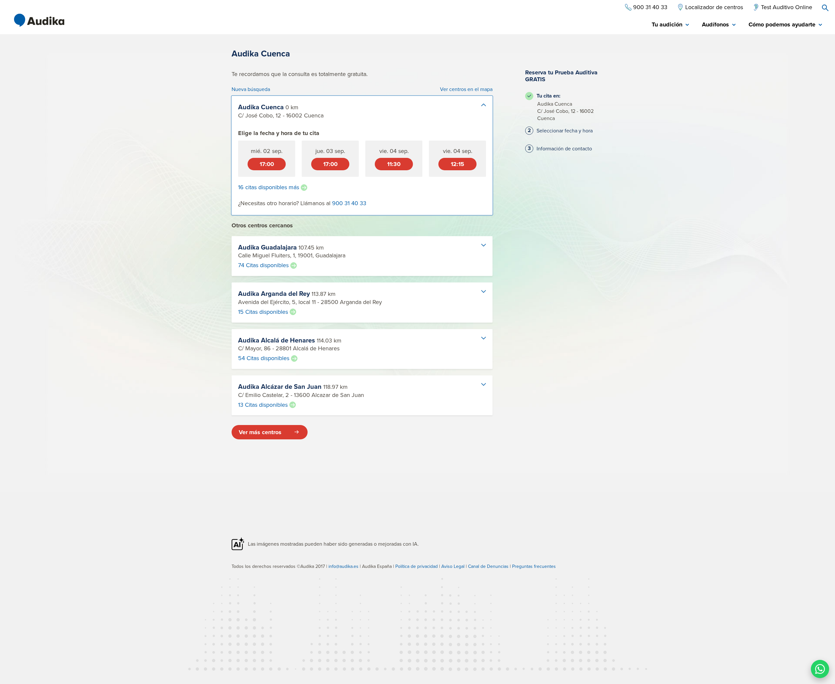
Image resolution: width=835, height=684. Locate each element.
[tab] (670, 25)
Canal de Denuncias (488, 566)
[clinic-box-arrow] (478, 110)
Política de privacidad (416, 566)
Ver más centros (260, 432)
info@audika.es (343, 566)
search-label (825, 8)
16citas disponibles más (268, 187)
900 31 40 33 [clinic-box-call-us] (349, 203)
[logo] (39, 20)
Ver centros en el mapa (466, 89)
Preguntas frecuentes (534, 566)
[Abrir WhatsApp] (820, 669)
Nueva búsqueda (251, 89)
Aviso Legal (452, 566)
